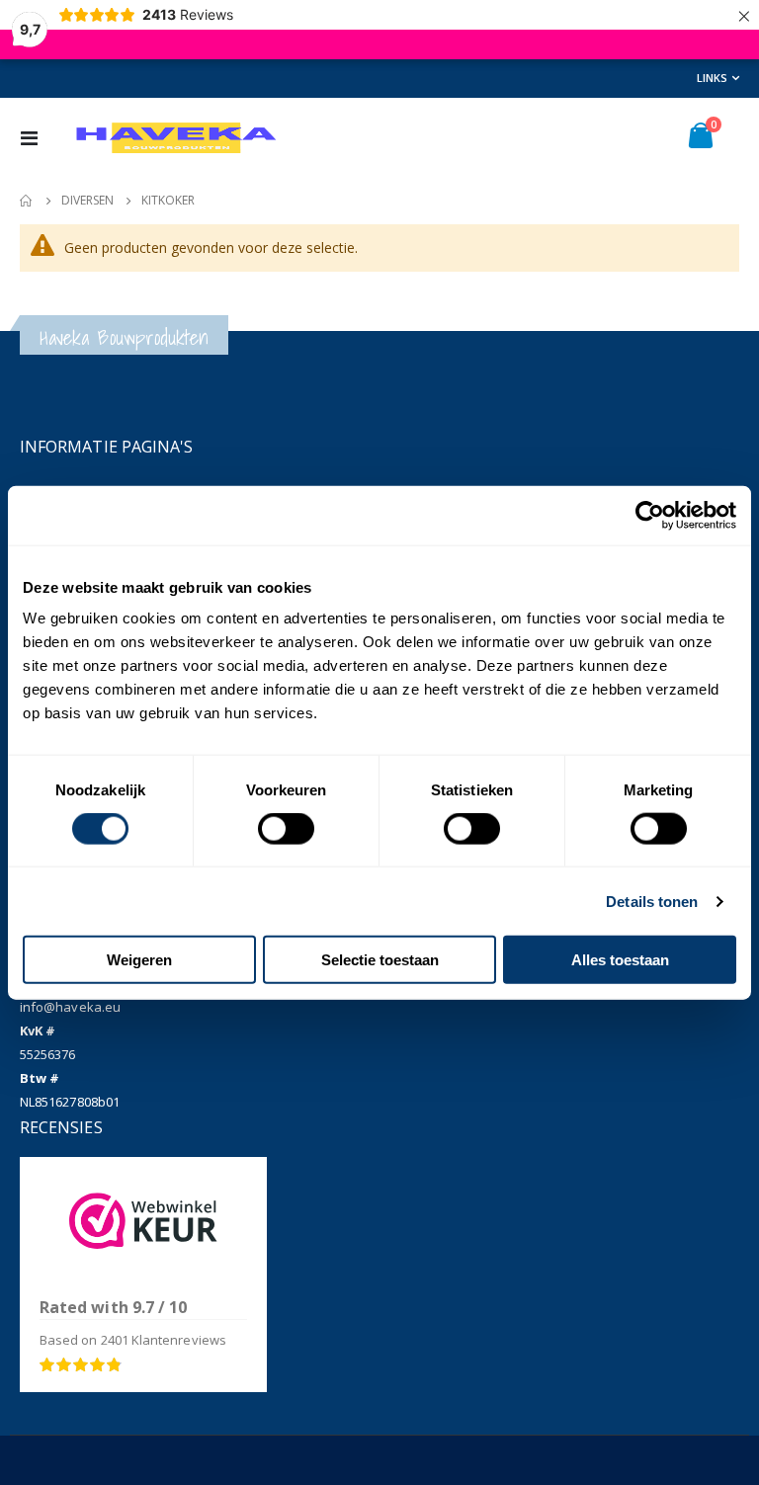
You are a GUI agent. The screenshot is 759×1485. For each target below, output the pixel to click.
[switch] (286, 830)
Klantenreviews (163, 1340)
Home (27, 200)
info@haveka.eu (70, 1007)
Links (712, 77)
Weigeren (139, 959)
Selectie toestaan (380, 959)
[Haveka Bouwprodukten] (174, 137)
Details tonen (652, 900)
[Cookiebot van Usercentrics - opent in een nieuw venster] (649, 515)
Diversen (87, 200)
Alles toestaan (620, 959)
